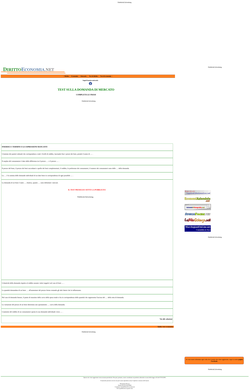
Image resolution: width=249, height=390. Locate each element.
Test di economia (105, 76)
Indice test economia (165, 327)
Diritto (66, 76)
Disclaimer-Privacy (125, 383)
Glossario (83, 76)
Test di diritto (93, 76)
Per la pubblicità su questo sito (125, 388)
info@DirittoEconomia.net (128, 387)
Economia (74, 76)
